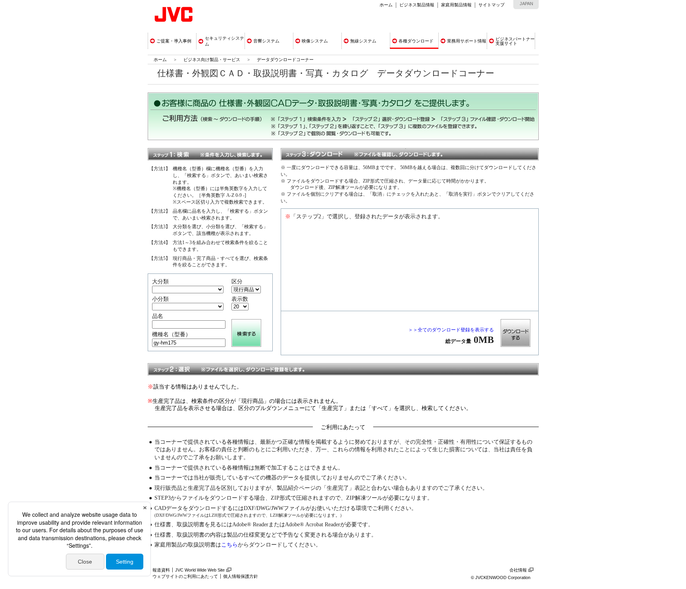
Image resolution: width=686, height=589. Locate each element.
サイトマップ (491, 4)
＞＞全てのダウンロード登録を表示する (451, 330)
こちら (229, 545)
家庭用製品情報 (456, 4)
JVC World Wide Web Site (200, 570)
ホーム (386, 4)
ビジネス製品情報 (416, 4)
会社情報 (518, 570)
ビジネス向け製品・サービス (212, 59)
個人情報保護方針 (240, 576)
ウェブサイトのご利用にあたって (185, 576)
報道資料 (161, 570)
